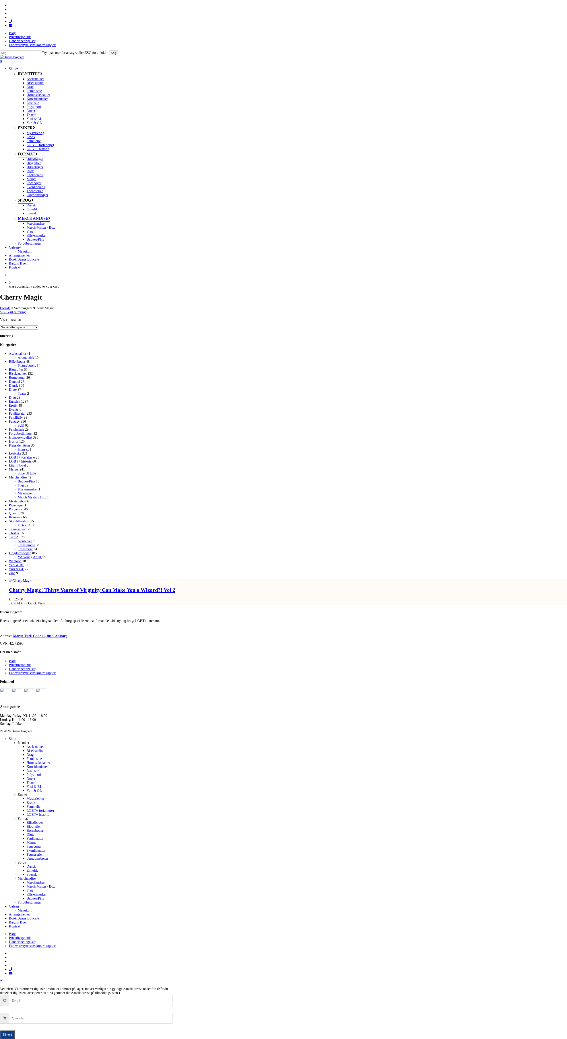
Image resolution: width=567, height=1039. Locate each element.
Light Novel (17, 465)
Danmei (14, 381)
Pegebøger (16, 505)
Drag (12, 397)
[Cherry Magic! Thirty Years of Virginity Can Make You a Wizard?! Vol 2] (20, 580)
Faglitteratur (17, 413)
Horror (13, 441)
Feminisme (16, 429)
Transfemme (26, 545)
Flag (21, 485)
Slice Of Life (27, 473)
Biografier (16, 369)
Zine (12, 573)
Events (13, 409)
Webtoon (15, 561)
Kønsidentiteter (19, 445)
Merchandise (18, 477)
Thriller (14, 533)
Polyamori (16, 509)
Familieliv (16, 417)
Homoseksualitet (20, 437)
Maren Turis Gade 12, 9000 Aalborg (40, 636)
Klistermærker (28, 489)
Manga (14, 469)
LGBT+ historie (20, 461)
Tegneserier (17, 529)
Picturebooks (27, 365)
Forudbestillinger (21, 433)
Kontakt (14, 926)
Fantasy (14, 421)
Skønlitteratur (18, 521)
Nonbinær (25, 541)
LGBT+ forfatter (22, 457)
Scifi (21, 425)
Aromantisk (26, 357)
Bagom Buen (18, 922)
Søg (113, 53)
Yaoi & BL (16, 565)
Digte (13, 389)
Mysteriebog (17, 501)
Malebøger (25, 493)
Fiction (22, 525)
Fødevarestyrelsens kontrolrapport (32, 673)
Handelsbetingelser (22, 669)
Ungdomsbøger (20, 553)
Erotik (13, 405)
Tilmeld (7, 1034)
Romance (15, 517)
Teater (22, 393)
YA (30, 557)
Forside (5, 308)
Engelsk (14, 401)
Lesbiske (15, 453)
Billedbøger (17, 361)
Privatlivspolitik (20, 665)
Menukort (24, 910)
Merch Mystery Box (32, 497)
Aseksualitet (17, 353)
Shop (12, 739)
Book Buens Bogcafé (24, 918)
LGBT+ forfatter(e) (40, 810)
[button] (1, 981)
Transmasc (25, 549)
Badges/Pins (26, 481)
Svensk (32, 874)
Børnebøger (17, 377)
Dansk (13, 385)
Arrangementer (19, 914)
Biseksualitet (18, 373)
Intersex (23, 449)
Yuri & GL (16, 569)
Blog (12, 661)
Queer (13, 513)
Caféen (14, 906)
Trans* (13, 537)
